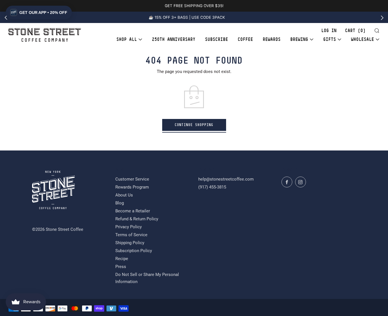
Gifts (329, 39)
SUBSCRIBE (216, 39)
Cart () (355, 30)
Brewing (299, 39)
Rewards (272, 39)
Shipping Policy (129, 242)
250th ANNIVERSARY (173, 39)
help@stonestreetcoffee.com (226, 179)
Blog (119, 203)
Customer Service (132, 179)
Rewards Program (132, 187)
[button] (39, 12)
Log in (329, 30)
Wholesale (362, 39)
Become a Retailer (132, 211)
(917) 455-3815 (212, 187)
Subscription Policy (133, 250)
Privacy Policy (128, 226)
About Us (124, 195)
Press (120, 266)
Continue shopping (194, 125)
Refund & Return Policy (136, 218)
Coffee (245, 39)
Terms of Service (131, 234)
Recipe (121, 258)
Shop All (126, 39)
